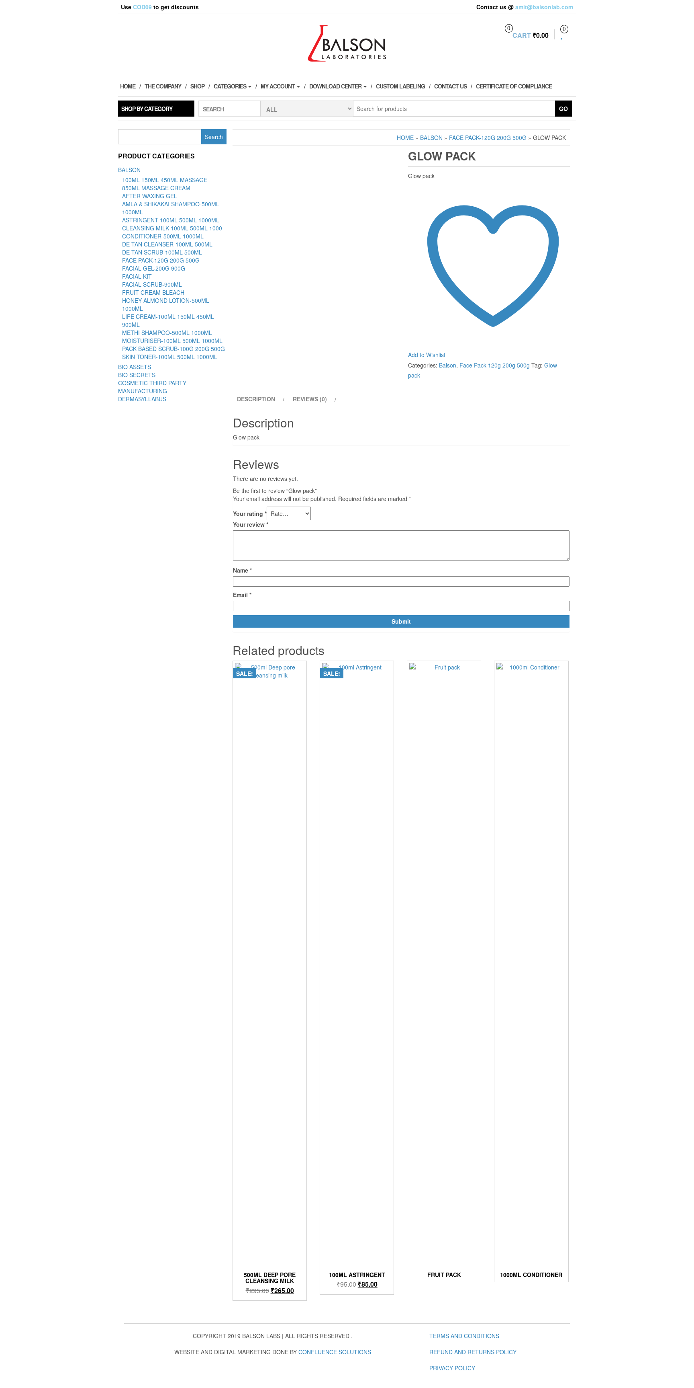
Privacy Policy (452, 1368)
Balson (129, 170)
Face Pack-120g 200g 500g (161, 260)
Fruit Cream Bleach (153, 292)
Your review (250, 524)
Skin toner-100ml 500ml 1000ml (169, 357)
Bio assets (134, 367)
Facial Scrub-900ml (152, 284)
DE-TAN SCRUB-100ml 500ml (162, 252)
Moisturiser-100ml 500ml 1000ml (172, 341)
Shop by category (146, 109)
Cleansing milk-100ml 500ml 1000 (172, 228)
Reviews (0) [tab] (310, 399)
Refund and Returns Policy (472, 1352)
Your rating (250, 513)
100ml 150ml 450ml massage (164, 180)
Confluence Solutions (334, 1352)
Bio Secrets (136, 375)
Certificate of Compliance (514, 86)
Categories (230, 86)
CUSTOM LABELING (400, 86)
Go (563, 109)
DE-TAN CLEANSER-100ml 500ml (167, 244)
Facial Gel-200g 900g (153, 268)
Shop (197, 86)
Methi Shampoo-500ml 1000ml (167, 333)
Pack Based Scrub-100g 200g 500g (173, 349)
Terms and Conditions (464, 1336)
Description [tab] (256, 399)
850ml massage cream (156, 188)
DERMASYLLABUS (142, 399)
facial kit (137, 276)
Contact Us (450, 86)
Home (127, 86)
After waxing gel (149, 196)
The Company (163, 86)
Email (242, 595)
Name (242, 570)
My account (278, 86)
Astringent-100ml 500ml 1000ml (170, 220)
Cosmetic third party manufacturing (152, 387)
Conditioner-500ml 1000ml (163, 236)
